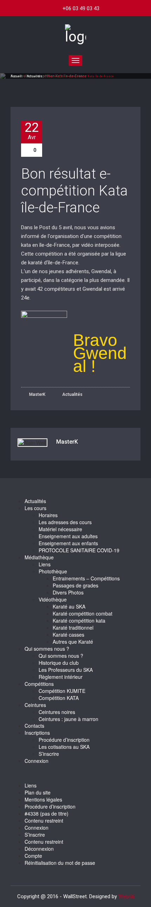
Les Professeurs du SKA (66, 669)
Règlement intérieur (61, 676)
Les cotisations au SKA (64, 746)
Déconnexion (39, 848)
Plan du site (38, 792)
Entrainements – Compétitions (86, 578)
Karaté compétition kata (79, 620)
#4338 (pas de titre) (46, 813)
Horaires (48, 515)
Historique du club (59, 662)
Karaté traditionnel (73, 627)
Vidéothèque (53, 599)
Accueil (16, 76)
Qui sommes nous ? (47, 648)
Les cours (35, 508)
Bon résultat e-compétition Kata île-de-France (74, 191)
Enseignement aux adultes (68, 536)
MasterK (36, 394)
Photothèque (53, 571)
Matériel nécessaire (60, 529)
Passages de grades (75, 585)
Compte (33, 855)
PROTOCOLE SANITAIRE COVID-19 (79, 550)
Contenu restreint (44, 820)
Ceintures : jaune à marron (68, 718)
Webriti (126, 896)
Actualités (34, 76)
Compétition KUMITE (62, 690)
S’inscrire (49, 753)
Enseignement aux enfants (68, 543)
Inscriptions (37, 732)
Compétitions (39, 683)
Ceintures (35, 704)
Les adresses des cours (65, 522)
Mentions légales (43, 799)
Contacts (34, 725)
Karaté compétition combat (82, 613)
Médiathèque (39, 557)
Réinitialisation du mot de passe (60, 862)
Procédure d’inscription (64, 739)
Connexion (36, 760)
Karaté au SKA (69, 606)
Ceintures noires (57, 711)
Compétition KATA (59, 697)
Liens (45, 564)
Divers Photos (68, 592)
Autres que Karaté (73, 641)
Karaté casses (68, 634)
